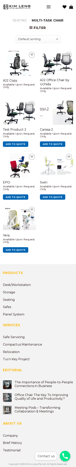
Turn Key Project (16, 359)
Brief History (12, 443)
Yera (6, 235)
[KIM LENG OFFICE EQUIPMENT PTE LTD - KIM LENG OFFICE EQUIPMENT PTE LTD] (21, 7)
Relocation (11, 352)
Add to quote (15, 144)
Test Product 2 (14, 129)
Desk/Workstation (17, 285)
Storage (9, 292)
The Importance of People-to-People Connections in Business (44, 384)
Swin (43, 182)
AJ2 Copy (10, 80)
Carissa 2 (46, 129)
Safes (7, 307)
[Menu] (48, 7)
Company (10, 435)
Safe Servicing (14, 337)
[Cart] (71, 7)
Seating (20, 20)
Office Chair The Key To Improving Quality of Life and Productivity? (41, 397)
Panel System (13, 314)
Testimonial (12, 450)
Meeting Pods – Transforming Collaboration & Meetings (37, 409)
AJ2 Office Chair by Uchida (54, 82)
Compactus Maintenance (22, 344)
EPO (6, 182)
